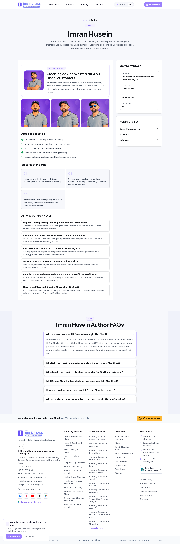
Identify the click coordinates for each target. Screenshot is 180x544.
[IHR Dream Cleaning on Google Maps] (45, 496)
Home (85, 20)
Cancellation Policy (148, 491)
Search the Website (124, 453)
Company (120, 431)
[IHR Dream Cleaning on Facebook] (20, 496)
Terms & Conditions (149, 483)
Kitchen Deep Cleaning (74, 477)
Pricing (84, 4)
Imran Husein (120, 465)
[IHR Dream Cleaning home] (27, 4)
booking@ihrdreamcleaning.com (32, 477)
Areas (69, 4)
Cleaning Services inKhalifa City (98, 458)
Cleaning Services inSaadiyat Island (98, 471)
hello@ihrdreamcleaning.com (31, 484)
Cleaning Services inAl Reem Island (99, 451)
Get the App (15, 536)
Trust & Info (146, 431)
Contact (99, 4)
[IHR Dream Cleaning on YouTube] (32, 496)
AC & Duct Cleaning (73, 487)
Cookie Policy (146, 487)
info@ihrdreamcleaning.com (30, 481)
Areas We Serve (97, 431)
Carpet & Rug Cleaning (74, 462)
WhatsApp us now (152, 418)
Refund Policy (146, 495)
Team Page (120, 469)
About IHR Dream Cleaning (122, 437)
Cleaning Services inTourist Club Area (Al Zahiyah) (98, 499)
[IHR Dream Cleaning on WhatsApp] (39, 496)
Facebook (124, 134)
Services (53, 4)
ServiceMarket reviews (130, 128)
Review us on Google (31, 502)
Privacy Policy (146, 479)
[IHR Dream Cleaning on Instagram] (26, 496)
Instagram (124, 140)
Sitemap (118, 473)
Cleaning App (121, 461)
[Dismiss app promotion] (45, 522)
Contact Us (120, 457)
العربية (139, 4)
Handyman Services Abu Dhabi (73, 482)
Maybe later (30, 536)
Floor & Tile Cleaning (73, 466)
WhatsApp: (30, 473)
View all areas (96, 528)
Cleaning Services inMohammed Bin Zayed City (99, 515)
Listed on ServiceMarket (151, 469)
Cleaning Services (73, 431)
